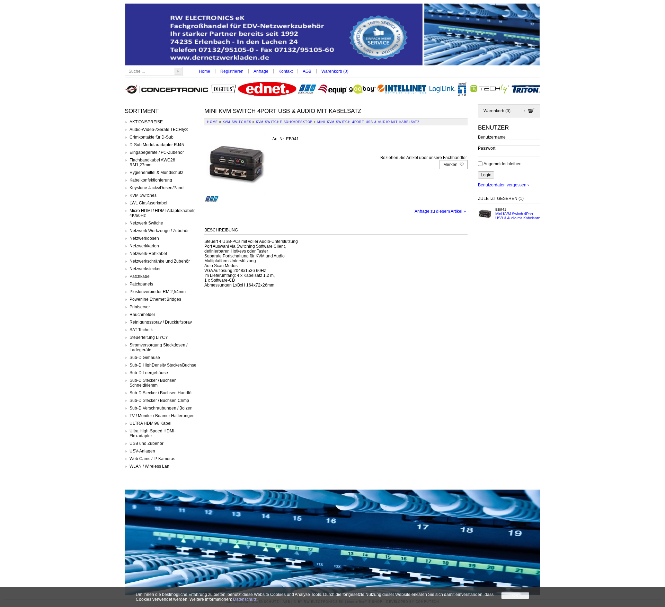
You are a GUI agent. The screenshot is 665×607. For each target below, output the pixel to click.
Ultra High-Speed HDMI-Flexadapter (153, 433)
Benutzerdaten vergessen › (503, 185)
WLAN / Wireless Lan (149, 466)
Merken (451, 164)
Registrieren (231, 71)
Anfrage (261, 71)
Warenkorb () (334, 71)
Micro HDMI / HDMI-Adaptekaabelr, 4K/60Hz (162, 213)
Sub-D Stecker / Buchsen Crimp (159, 400)
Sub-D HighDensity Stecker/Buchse (163, 365)
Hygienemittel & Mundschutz (156, 172)
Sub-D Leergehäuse (149, 372)
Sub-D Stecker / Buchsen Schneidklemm (153, 383)
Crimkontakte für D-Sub (152, 137)
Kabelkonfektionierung (151, 180)
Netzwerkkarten (144, 246)
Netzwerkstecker (145, 268)
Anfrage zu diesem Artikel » (440, 211)
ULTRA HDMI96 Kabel (150, 423)
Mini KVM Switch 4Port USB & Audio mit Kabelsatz (517, 216)
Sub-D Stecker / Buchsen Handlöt (161, 392)
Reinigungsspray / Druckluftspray (161, 322)
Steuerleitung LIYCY (149, 337)
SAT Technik (141, 329)
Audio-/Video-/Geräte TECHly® (159, 129)
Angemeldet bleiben (503, 163)
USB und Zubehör (146, 443)
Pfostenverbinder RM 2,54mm (158, 291)
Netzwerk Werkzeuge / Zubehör (159, 230)
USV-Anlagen (142, 451)
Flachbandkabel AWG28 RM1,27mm (152, 162)
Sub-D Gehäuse (145, 357)
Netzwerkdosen (144, 238)
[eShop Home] (332, 35)
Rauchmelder (142, 314)
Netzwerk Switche (146, 223)
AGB (307, 71)
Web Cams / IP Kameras (152, 458)
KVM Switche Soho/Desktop (284, 122)
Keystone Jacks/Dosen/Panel (157, 187)
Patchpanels (141, 284)
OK (515, 595)
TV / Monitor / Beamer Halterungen (162, 415)
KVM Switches (143, 195)
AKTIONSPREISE (146, 122)
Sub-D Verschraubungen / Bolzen (161, 408)
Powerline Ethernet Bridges (155, 299)
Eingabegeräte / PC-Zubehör (157, 152)
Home (204, 71)
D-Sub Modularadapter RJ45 (157, 144)
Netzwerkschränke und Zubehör (160, 261)
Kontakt (285, 71)
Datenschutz (245, 599)
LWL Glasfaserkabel (148, 203)
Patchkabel (140, 276)
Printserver (140, 307)
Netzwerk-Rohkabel (148, 253)
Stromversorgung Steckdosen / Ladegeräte (158, 347)
